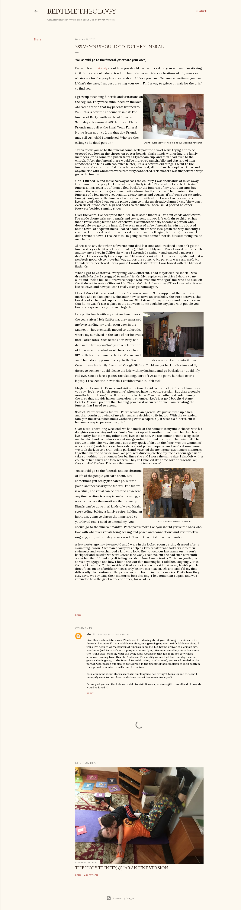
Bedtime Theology (81, 11)
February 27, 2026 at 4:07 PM (113, 634)
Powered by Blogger (123, 898)
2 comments (91, 874)
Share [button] (37, 39)
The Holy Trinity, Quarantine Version (121, 868)
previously (99, 68)
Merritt (90, 634)
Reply (90, 693)
